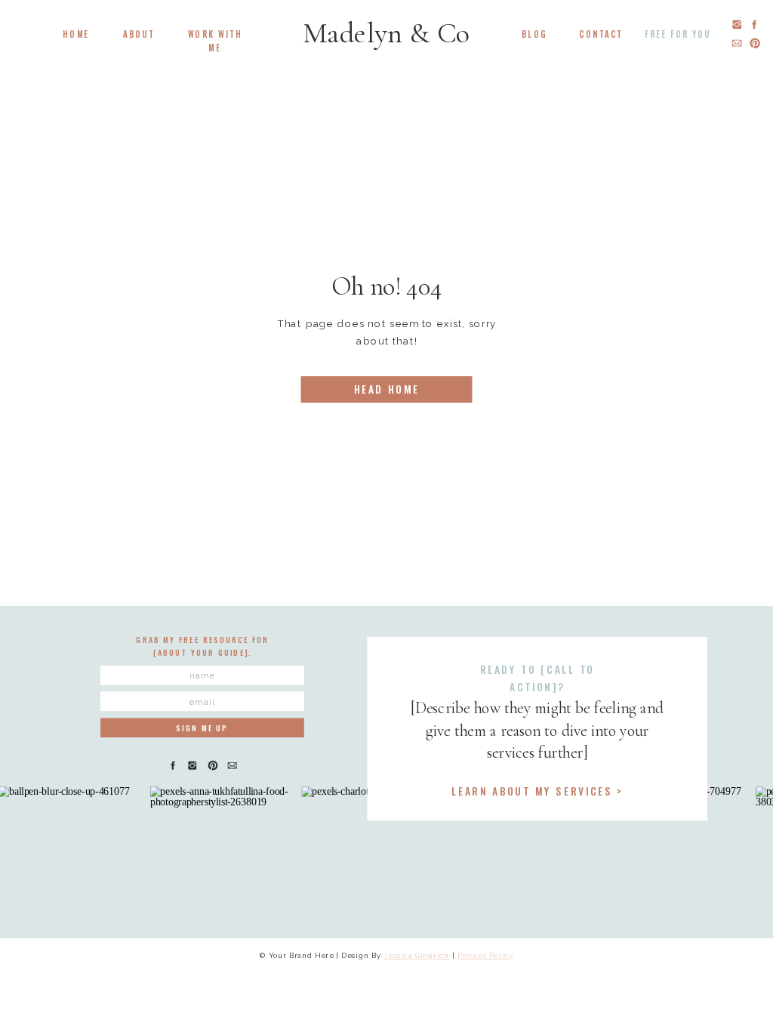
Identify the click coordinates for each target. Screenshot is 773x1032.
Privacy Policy (485, 955)
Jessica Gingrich (416, 955)
